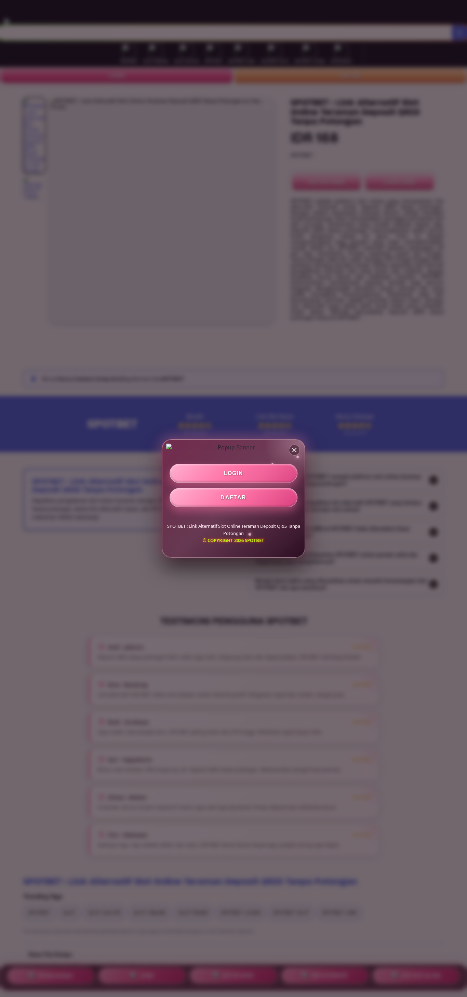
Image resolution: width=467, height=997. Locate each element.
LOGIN (233, 473)
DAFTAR (233, 497)
